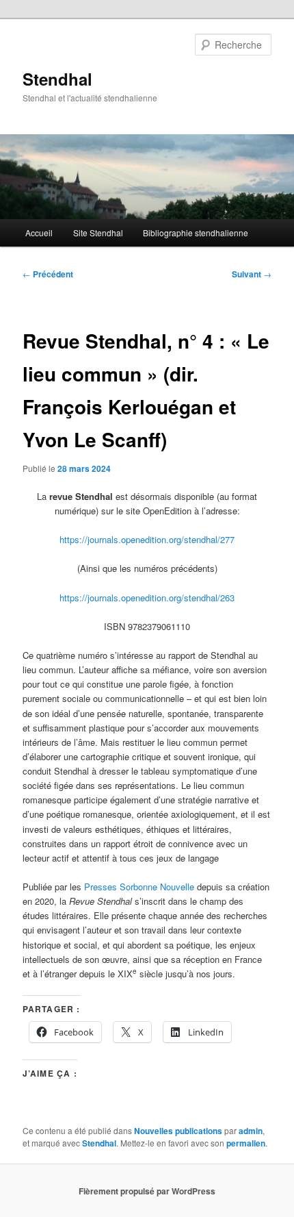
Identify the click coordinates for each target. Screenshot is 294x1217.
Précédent (48, 274)
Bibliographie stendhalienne (195, 232)
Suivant (251, 274)
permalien (245, 1143)
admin (251, 1131)
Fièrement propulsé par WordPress (147, 1191)
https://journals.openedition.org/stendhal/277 (147, 539)
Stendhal (57, 78)
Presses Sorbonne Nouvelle (139, 886)
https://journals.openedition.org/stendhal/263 (147, 597)
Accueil (39, 232)
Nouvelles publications (178, 1131)
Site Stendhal (98, 232)
